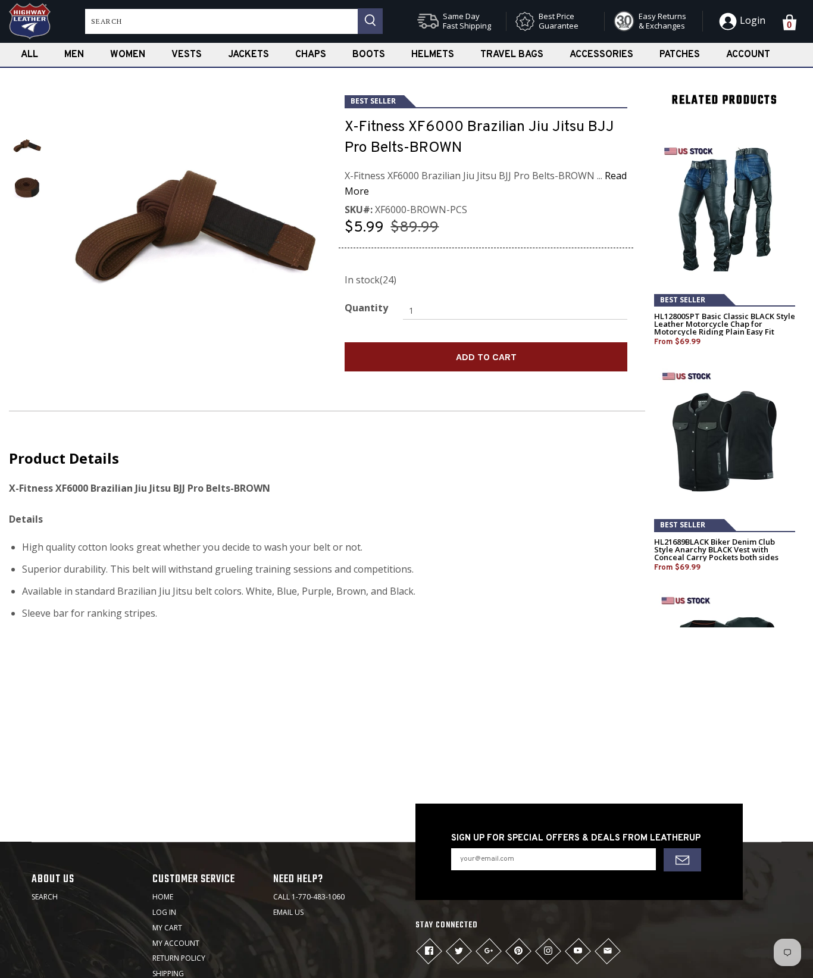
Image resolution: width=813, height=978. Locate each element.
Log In (164, 912)
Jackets (248, 55)
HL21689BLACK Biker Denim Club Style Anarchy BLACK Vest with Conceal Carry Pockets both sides (716, 549)
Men (74, 55)
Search (45, 897)
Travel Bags (511, 55)
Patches (679, 55)
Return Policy (178, 958)
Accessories (601, 55)
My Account (175, 943)
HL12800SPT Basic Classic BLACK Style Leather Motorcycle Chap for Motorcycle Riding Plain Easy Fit (724, 324)
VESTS (186, 55)
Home (162, 897)
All (29, 55)
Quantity (366, 307)
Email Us (288, 912)
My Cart (167, 928)
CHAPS (310, 55)
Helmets (432, 55)
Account (748, 55)
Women (127, 55)
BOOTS (368, 55)
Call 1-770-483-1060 (309, 897)
